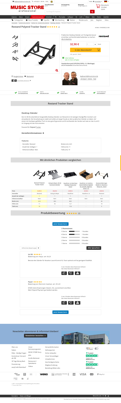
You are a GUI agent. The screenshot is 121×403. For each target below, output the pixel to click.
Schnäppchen (18, 20)
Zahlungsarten (50, 350)
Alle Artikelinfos (66, 39)
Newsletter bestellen (34, 335)
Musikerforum (68, 399)
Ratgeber (99, 20)
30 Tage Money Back (18, 361)
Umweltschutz (50, 359)
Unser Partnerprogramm (34, 348)
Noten (99, 17)
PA (56, 17)
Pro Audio (62, 17)
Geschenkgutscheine (52, 362)
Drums (27, 17)
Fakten (14, 350)
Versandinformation (52, 347)
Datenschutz (89, 399)
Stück (99, 44)
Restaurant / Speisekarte (32, 362)
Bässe (21, 17)
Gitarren (14, 17)
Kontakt (14, 396)
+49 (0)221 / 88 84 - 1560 (88, 79)
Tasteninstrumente (38, 17)
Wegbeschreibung (51, 365)
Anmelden (98, 1)
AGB (108, 399)
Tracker (38, 127)
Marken (72, 20)
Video (106, 20)
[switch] (96, 348)
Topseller (46, 20)
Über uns (15, 347)
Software (70, 17)
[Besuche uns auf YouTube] (108, 396)
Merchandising (59, 20)
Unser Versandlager (52, 356)
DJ (76, 17)
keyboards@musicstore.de (22, 1)
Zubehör (106, 17)
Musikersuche (83, 20)
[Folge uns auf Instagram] (106, 396)
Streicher (49, 17)
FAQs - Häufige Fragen (19, 353)
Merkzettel (30, 76)
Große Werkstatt (34, 358)
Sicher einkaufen (50, 353)
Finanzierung (16, 364)
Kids (93, 17)
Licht (80, 17)
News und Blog (25, 396)
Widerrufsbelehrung (100, 399)
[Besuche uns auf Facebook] (103, 396)
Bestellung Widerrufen (52, 368)
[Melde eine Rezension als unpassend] (77, 273)
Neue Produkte (33, 20)
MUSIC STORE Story (34, 352)
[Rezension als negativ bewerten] (71, 273)
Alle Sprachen (94, 248)
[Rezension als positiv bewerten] (64, 273)
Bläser (87, 17)
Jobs (92, 20)
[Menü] (98, 347)
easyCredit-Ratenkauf (19, 367)
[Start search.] (92, 11)
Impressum (81, 399)
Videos (30, 366)
